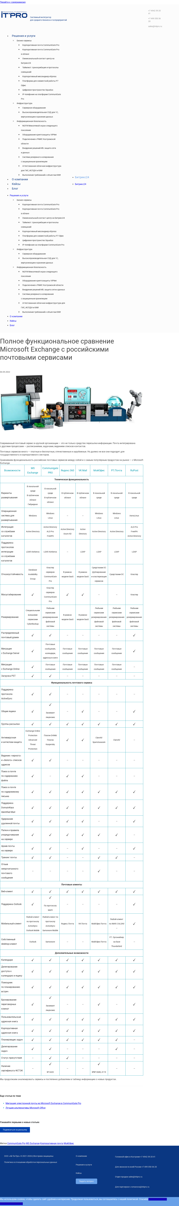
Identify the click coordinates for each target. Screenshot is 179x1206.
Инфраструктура (24, 103)
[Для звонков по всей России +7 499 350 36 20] (112, 1165)
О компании (20, 179)
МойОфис (69, 1143)
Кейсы (16, 184)
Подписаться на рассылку (15, 1130)
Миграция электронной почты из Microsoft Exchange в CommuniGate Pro (43, 1103)
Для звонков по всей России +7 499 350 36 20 (136, 1167)
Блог (15, 188)
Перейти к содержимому (13, 2)
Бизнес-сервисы (24, 40)
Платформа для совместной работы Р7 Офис (43, 236)
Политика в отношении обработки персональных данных (30, 1162)
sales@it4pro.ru (155, 26)
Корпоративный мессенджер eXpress (39, 76)
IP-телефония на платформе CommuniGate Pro (43, 245)
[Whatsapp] (169, 21)
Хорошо (152, 1199)
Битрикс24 (82, 177)
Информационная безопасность (31, 121)
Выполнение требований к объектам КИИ (41, 175)
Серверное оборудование (34, 108)
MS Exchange (33, 1143)
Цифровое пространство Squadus (37, 90)
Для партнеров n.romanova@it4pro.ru (132, 1187)
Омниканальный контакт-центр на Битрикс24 (43, 218)
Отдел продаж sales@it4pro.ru (128, 1177)
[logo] (14, 17)
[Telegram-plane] (169, 12)
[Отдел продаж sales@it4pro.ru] (112, 1175)
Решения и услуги (23, 36)
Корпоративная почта (51, 1143)
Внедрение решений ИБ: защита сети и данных (43, 289)
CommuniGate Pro (16, 1143)
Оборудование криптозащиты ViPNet (39, 135)
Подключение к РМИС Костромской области (42, 285)
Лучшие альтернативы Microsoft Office (25, 1107)
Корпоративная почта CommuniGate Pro (40, 45)
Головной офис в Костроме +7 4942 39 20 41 (135, 1157)
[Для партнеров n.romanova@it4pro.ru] (112, 1185)
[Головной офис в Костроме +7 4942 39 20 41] (112, 1155)
